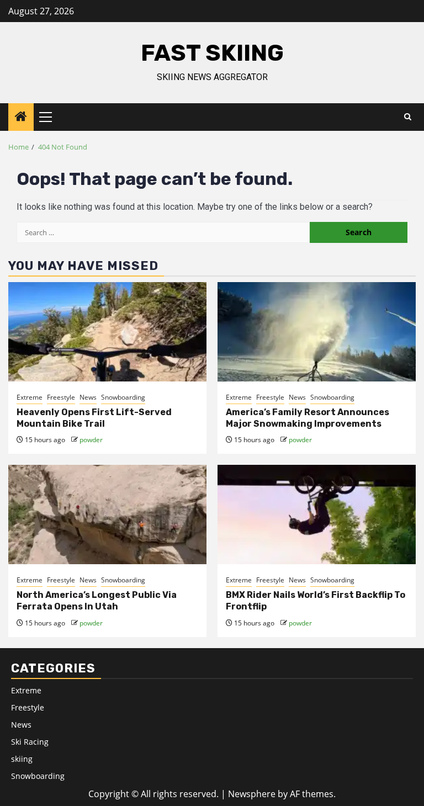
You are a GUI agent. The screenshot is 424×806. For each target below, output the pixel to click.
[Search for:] (163, 232)
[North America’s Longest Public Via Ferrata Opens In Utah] (107, 514)
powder (91, 439)
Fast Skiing (212, 53)
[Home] (21, 117)
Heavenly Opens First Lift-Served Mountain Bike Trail (94, 418)
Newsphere (251, 794)
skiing (22, 759)
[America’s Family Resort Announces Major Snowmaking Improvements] (317, 331)
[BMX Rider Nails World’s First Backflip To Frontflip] (317, 514)
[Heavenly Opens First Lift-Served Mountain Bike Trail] (107, 331)
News (88, 397)
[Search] (408, 117)
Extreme (30, 397)
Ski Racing (30, 741)
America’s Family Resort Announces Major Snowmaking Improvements (307, 418)
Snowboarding (123, 397)
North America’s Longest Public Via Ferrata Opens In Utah (97, 601)
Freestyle (61, 397)
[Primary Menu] (50, 117)
